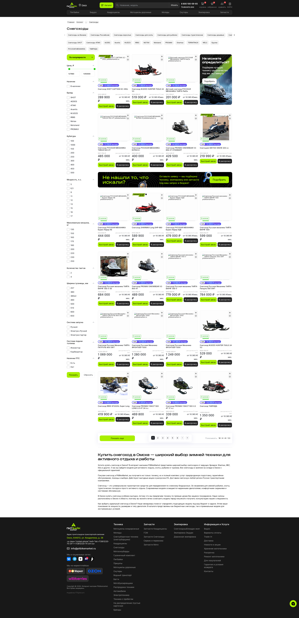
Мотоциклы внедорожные (126, 529)
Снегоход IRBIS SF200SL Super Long (113, 406)
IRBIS (137, 43)
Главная (71, 22)
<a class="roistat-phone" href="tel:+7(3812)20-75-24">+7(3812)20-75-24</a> (88, 542)
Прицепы (118, 563)
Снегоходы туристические (192, 35)
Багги (116, 579)
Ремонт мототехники (214, 556)
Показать (73, 375)
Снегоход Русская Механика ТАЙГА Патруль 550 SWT (215, 287)
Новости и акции (212, 544)
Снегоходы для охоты (144, 35)
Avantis (117, 43)
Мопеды (165, 12)
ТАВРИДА (93, 49)
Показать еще (117, 438)
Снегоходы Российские (100, 35)
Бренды (117, 610)
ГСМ (146, 533)
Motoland (157, 43)
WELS (205, 43)
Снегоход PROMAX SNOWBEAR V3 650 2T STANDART (181, 149)
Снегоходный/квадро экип (187, 529)
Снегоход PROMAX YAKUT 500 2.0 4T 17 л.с (181, 407)
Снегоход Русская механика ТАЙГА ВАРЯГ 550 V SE (113, 287)
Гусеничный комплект (124, 555)
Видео (207, 529)
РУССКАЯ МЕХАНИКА (76, 49)
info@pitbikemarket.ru (83, 548)
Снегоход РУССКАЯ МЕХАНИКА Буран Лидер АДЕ (180, 229)
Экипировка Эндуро (183, 533)
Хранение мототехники (215, 548)
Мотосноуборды (121, 551)
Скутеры (184, 12)
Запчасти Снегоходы (154, 537)
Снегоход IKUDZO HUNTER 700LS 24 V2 (216, 346)
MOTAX (146, 43)
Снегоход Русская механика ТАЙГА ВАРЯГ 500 (215, 229)
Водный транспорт (123, 575)
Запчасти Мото (151, 544)
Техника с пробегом (123, 599)
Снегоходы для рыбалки (167, 35)
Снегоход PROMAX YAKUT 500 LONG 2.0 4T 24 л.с (145, 407)
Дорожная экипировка (185, 537)
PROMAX (168, 43)
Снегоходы (119, 547)
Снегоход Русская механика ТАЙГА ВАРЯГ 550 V (181, 287)
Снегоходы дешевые (215, 35)
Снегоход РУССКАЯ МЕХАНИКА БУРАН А (146, 149)
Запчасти (224, 12)
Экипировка (204, 12)
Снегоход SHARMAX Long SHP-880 (147, 228)
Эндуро (93, 12)
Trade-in (208, 537)
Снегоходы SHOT (75, 43)
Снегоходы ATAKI (93, 43)
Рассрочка (209, 552)
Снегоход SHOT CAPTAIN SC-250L (113, 89)
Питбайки (74, 12)
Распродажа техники (124, 587)
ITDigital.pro (79, 593)
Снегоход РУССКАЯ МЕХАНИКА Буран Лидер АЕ (112, 229)
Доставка (208, 541)
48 (225, 438)
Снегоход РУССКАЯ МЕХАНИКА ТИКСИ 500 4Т (112, 149)
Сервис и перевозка (153, 541)
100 (228, 438)
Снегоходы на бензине (77, 35)
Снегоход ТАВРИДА (208, 406)
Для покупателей (212, 560)
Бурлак (214, 43)
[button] (234, 35)
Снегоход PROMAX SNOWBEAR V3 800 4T (147, 287)
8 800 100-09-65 (189, 4)
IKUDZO (128, 43)
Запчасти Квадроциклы (155, 529)
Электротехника (121, 595)
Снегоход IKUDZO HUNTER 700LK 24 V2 (148, 90)
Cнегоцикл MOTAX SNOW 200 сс (214, 148)
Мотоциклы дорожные (140, 12)
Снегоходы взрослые (122, 35)
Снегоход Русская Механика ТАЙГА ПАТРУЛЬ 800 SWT (114, 346)
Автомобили (120, 591)
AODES (107, 43)
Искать (174, 5)
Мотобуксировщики (123, 583)
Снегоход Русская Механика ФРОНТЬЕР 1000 (144, 346)
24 (222, 438)
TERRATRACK (193, 43)
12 (220, 438)
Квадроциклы (113, 12)
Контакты (208, 571)
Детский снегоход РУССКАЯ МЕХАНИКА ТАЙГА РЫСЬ (178, 90)
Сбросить (88, 375)
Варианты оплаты (212, 533)
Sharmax (180, 43)
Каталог (80, 22)
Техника (118, 524)
